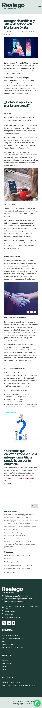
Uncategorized (9, 572)
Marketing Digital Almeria (13, 562)
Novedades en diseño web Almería (17, 569)
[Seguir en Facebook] (13, 623)
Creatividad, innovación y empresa (17, 555)
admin (9, 31)
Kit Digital (7, 558)
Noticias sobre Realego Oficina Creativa (18, 565)
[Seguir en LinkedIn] (9, 623)
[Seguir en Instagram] (4, 623)
